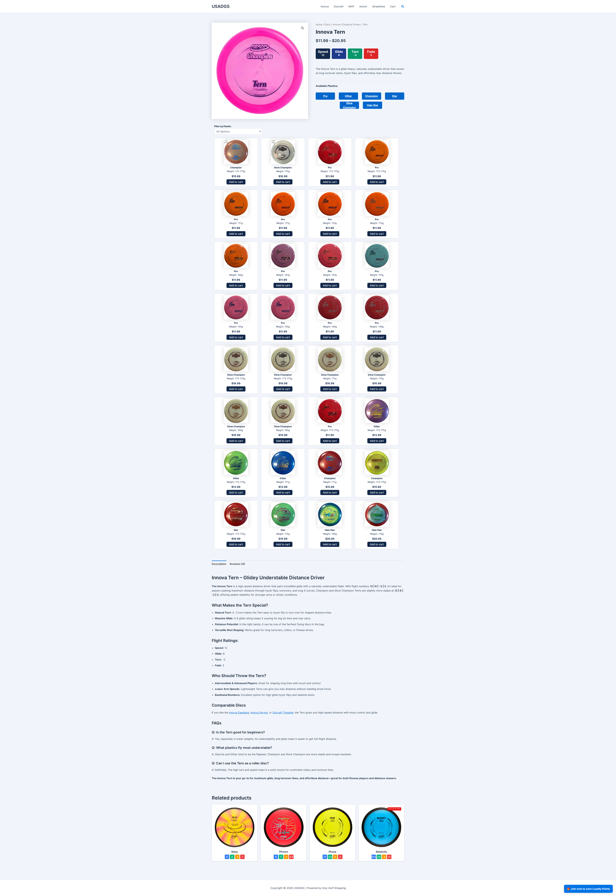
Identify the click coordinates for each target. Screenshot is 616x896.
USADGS (221, 6)
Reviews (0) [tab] (237, 563)
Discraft (338, 6)
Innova (325, 6)
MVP (351, 6)
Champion (371, 96)
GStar (348, 96)
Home (319, 24)
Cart (393, 6)
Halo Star (372, 105)
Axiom (363, 6)
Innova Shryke (259, 712)
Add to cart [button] (236, 181)
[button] (402, 7)
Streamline (378, 6)
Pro (325, 96)
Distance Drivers (351, 24)
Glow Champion (349, 105)
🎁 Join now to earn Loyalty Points (588, 888)
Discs (328, 24)
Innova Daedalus (239, 712)
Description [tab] (219, 563)
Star (394, 96)
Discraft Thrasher (283, 712)
